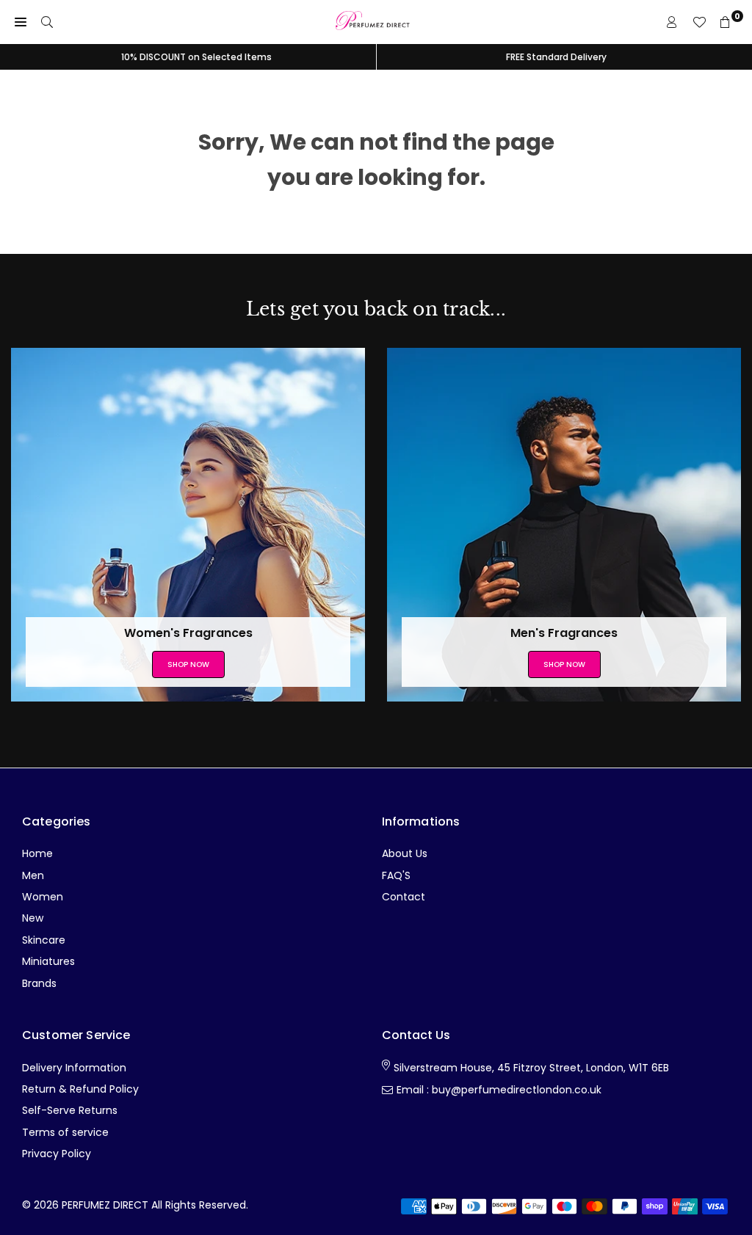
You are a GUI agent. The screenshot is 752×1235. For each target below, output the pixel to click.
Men (33, 875)
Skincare (43, 940)
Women (42, 896)
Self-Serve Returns (70, 1110)
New (32, 918)
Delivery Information (74, 1067)
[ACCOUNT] (672, 22)
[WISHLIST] (699, 22)
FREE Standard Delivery (556, 57)
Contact (403, 896)
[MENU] (20, 22)
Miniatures (48, 961)
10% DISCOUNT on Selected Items (196, 57)
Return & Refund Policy (80, 1089)
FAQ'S (396, 875)
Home (37, 853)
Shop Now (188, 664)
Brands (39, 983)
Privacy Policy (56, 1153)
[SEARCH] (47, 22)
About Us (404, 853)
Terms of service (65, 1132)
